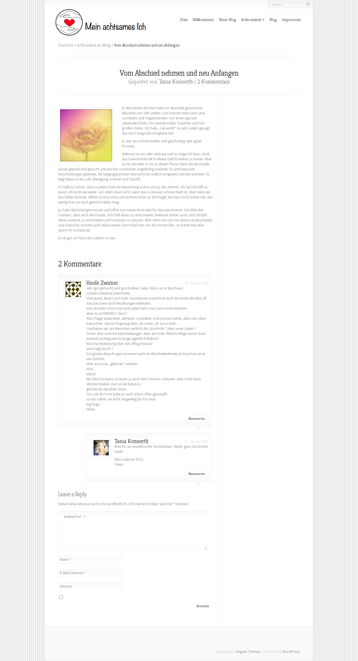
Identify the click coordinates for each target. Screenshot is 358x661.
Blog (273, 19)
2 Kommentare (213, 81)
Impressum (291, 19)
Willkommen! (203, 19)
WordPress (291, 652)
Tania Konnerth (176, 81)
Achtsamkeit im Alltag (94, 45)
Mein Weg (227, 19)
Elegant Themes (248, 652)
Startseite (66, 45)
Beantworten (197, 418)
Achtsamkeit (251, 19)
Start (184, 19)
